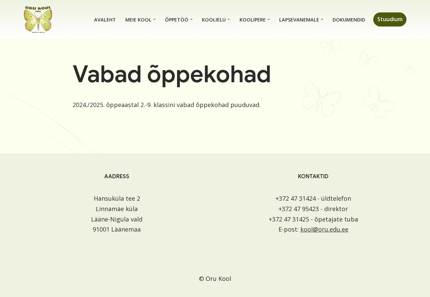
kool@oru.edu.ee (324, 229)
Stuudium (389, 19)
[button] (154, 19)
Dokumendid (349, 19)
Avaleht (105, 19)
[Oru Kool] (38, 19)
